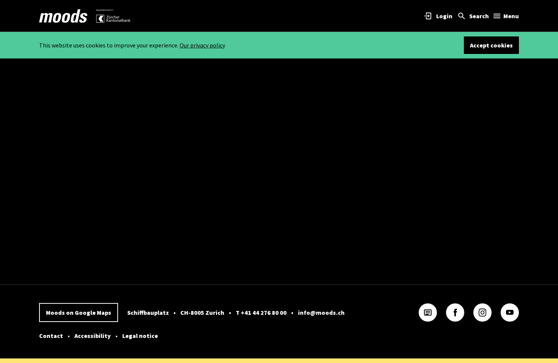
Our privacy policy (202, 45)
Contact (51, 335)
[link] (63, 16)
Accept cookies (491, 45)
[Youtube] (510, 312)
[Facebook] (455, 312)
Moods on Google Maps (78, 312)
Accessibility (92, 335)
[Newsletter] (428, 312)
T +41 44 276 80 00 (261, 312)
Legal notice (140, 335)
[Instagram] (482, 312)
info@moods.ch (321, 312)
